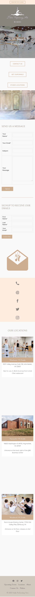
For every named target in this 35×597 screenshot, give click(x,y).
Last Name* (4, 223)
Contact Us (17, 64)
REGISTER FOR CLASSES (17, 2)
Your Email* (4, 229)
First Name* (4, 218)
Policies (22, 588)
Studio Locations (17, 85)
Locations (21, 585)
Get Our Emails (17, 74)
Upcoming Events (10, 585)
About (28, 585)
